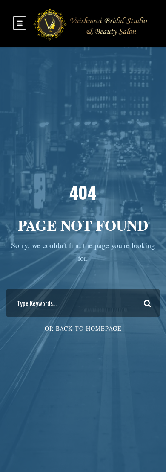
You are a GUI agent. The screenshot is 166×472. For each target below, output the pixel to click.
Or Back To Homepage (83, 328)
